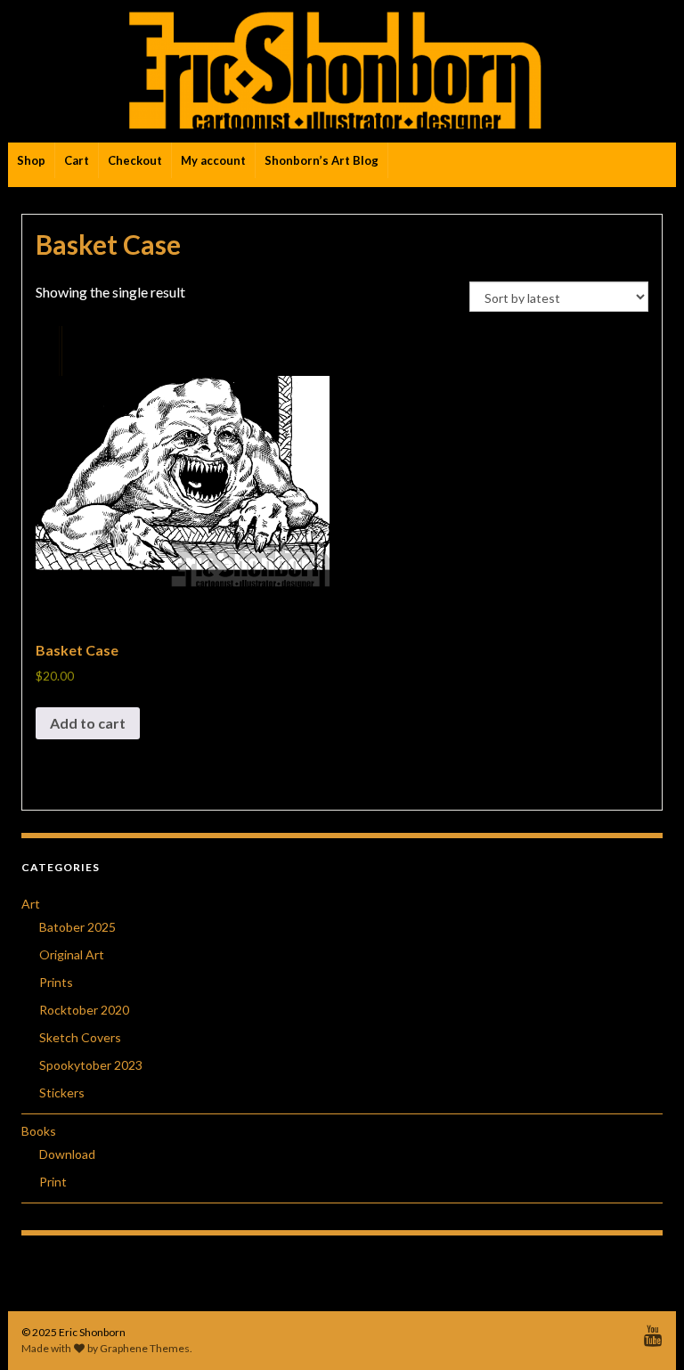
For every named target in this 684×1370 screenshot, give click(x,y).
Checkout (135, 160)
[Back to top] (644, 1330)
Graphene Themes (145, 1348)
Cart (76, 160)
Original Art (71, 954)
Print (53, 1181)
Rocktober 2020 (84, 1009)
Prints (56, 982)
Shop (31, 160)
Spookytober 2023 (90, 1064)
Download (67, 1154)
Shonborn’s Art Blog (322, 160)
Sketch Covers (80, 1037)
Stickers (62, 1092)
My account (213, 160)
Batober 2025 (77, 926)
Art (30, 903)
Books (38, 1130)
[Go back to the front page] (342, 71)
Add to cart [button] (88, 722)
